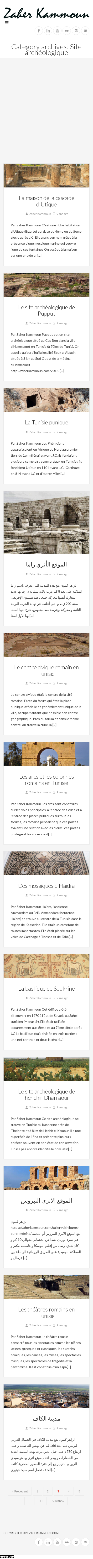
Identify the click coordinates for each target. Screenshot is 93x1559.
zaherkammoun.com (43, 1533)
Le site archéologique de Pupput (46, 310)
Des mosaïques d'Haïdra (46, 885)
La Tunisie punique (46, 422)
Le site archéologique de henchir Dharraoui (46, 1094)
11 (41, 1501)
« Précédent (20, 1491)
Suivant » (58, 1501)
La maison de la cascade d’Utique (46, 200)
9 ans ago (62, 214)
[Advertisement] (46, 114)
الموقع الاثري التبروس (46, 1200)
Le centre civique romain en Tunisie (46, 670)
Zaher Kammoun (40, 214)
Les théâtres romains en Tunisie (46, 1312)
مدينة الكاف (47, 1418)
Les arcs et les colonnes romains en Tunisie (46, 779)
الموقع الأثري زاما (46, 564)
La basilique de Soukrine (46, 988)
